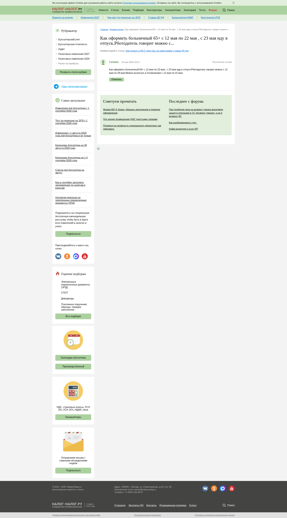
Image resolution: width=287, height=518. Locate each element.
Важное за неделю (62, 17)
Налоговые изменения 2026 (74, 59)
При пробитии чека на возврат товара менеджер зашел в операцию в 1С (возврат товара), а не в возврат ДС (196, 113)
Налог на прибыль (68, 63)
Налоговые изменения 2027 (74, 54)
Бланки (126, 10)
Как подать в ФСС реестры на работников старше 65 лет (157, 51)
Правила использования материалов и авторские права (76, 515)
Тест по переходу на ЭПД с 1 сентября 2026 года (71, 122)
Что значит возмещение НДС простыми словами (130, 119)
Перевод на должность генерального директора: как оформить (132, 127)
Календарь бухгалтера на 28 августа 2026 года (71, 146)
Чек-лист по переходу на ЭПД (123, 17)
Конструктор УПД (210, 17)
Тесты (202, 10)
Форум (213, 10)
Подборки (138, 10)
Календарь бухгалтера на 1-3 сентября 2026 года (71, 159)
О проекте (120, 505)
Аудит (61, 49)
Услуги (192, 505)
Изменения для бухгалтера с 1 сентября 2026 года (72, 109)
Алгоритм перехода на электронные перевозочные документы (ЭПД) (71, 200)
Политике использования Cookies (139, 3)
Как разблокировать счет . (183, 122)
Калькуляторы (173, 10)
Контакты (151, 505)
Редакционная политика (172, 505)
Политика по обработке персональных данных (215, 515)
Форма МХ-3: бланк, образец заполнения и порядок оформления (131, 111)
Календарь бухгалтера (73, 357)
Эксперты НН (136, 505)
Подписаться (73, 234)
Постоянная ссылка (222, 62)
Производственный (73, 366)
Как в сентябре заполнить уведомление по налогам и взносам (70, 185)
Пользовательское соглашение (147, 515)
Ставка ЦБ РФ (156, 17)
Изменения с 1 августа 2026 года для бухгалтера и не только (73, 134)
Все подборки (73, 316)
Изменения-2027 (90, 17)
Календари (190, 10)
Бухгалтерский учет (69, 39)
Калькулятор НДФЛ (182, 17)
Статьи (115, 10)
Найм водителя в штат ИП (183, 129)
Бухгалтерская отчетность (72, 44)
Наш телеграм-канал (74, 86)
